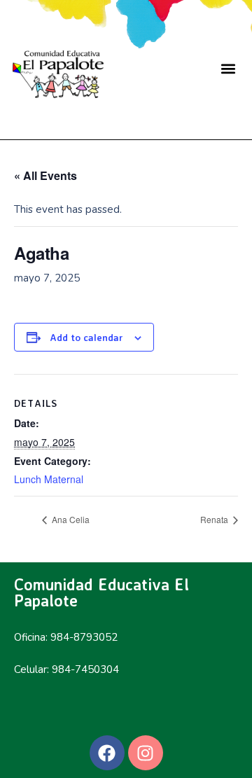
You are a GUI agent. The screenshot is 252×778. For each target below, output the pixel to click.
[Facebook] (107, 752)
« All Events (45, 175)
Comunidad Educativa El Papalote (101, 592)
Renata (215, 519)
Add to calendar (86, 337)
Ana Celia (70, 519)
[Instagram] (145, 752)
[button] (227, 68)
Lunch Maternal (48, 479)
